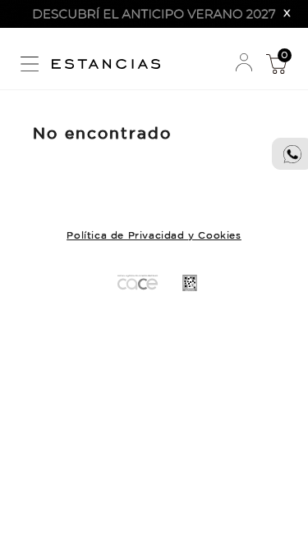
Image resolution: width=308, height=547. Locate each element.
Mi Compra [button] (276, 63)
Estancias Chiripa (112, 62)
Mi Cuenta (244, 63)
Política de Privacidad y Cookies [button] (154, 235)
